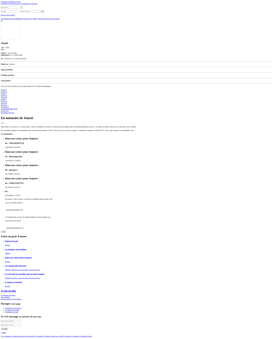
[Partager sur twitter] (12, 310)
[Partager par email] (11, 312)
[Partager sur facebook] (13, 308)
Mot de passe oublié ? (8, 15)
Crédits (3, 333)
